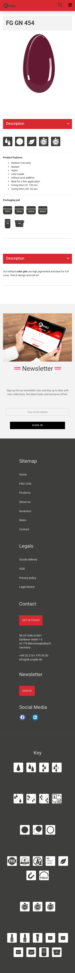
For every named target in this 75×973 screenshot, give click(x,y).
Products (25, 492)
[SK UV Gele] (8, 5)
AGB (22, 568)
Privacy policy (27, 577)
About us (24, 501)
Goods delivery (28, 559)
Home (23, 474)
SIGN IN (27, 690)
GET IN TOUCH (30, 620)
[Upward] (67, 967)
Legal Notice (27, 586)
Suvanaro (25, 511)
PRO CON (25, 483)
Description (15, 123)
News (22, 520)
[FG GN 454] (37, 63)
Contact (24, 529)
